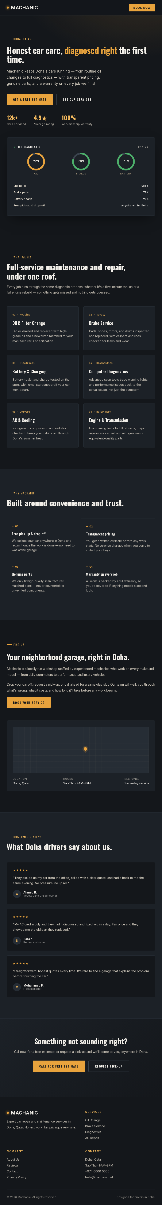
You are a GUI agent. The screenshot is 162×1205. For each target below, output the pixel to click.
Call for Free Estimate (59, 1066)
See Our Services (77, 99)
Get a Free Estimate (30, 99)
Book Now (142, 7)
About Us (13, 1159)
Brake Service (95, 1126)
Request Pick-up (109, 1066)
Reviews (13, 1165)
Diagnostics (93, 1132)
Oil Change (93, 1120)
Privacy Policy (16, 1177)
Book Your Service (28, 702)
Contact (12, 1171)
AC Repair (92, 1138)
